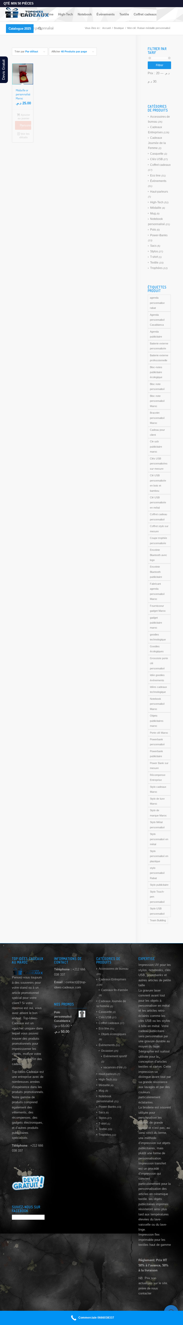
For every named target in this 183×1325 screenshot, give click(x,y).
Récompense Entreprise (157, 777)
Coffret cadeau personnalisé (158, 517)
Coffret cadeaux (160, 165)
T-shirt (154, 257)
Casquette (156, 153)
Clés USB (156, 159)
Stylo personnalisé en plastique (159, 856)
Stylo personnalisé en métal (159, 839)
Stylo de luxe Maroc (157, 801)
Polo (153, 229)
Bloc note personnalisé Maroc (157, 401)
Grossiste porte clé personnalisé (159, 663)
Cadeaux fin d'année (114, 990)
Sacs (153, 245)
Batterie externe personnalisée (159, 346)
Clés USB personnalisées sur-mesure (159, 463)
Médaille (155, 207)
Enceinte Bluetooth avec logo (158, 554)
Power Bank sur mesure (159, 765)
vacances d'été (113, 1067)
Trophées (156, 268)
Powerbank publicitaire (156, 754)
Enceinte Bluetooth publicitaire (156, 571)
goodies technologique (158, 637)
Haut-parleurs (159, 191)
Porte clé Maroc (159, 732)
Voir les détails (24, 135)
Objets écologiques (113, 1034)
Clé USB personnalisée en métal (158, 502)
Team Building (158, 920)
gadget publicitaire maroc (156, 622)
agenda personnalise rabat (157, 302)
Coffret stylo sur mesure (159, 529)
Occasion (107, 1050)
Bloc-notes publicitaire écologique (156, 372)
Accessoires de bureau (113, 968)
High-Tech (156, 202)
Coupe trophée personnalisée (158, 540)
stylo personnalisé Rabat (157, 873)
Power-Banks (159, 235)
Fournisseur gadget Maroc (158, 608)
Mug (153, 213)
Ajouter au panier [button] (24, 116)
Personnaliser (25, 125)
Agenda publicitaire (156, 334)
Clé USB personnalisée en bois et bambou (158, 483)
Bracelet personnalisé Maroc (157, 417)
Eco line (155, 175)
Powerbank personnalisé (157, 742)
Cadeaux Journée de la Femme (157, 143)
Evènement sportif (115, 1056)
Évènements (158, 181)
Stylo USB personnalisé (157, 911)
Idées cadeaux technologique (158, 689)
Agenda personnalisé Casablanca (157, 319)
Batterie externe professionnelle (159, 358)
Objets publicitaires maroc (156, 720)
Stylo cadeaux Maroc (158, 789)
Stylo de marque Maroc (158, 813)
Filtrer (159, 65)
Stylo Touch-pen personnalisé (157, 896)
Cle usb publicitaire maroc (156, 446)
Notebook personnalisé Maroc (157, 703)
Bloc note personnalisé (157, 386)
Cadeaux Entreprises (112, 979)
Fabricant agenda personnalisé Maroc (157, 591)
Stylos (154, 251)
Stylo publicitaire (159, 884)
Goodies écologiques (157, 649)
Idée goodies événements (157, 677)
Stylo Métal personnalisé (157, 825)
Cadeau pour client (157, 432)
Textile (154, 262)
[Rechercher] (40, 29)
